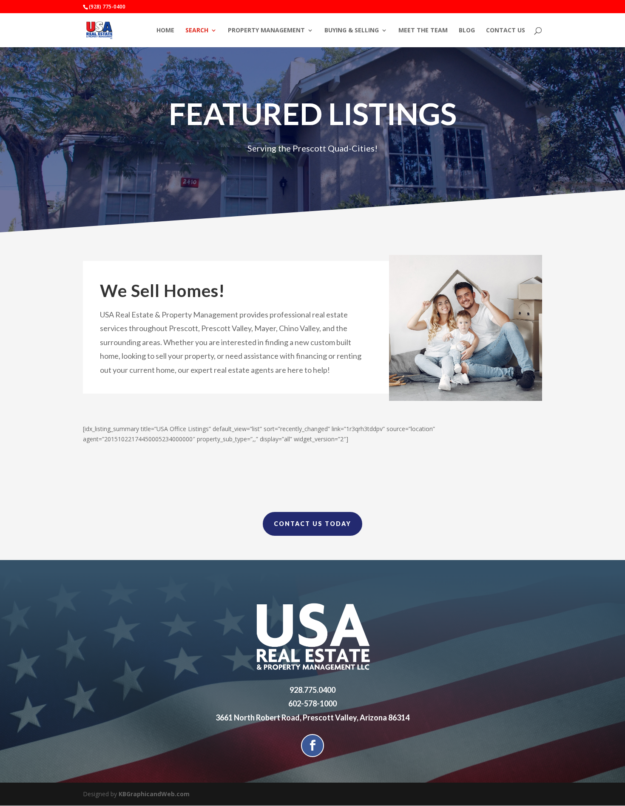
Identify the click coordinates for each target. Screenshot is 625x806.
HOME (165, 30)
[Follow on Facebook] (312, 745)
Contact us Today (312, 523)
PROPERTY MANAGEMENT (266, 30)
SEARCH (196, 30)
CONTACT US (505, 30)
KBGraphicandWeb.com (154, 794)
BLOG (467, 30)
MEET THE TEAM (423, 30)
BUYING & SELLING (351, 30)
